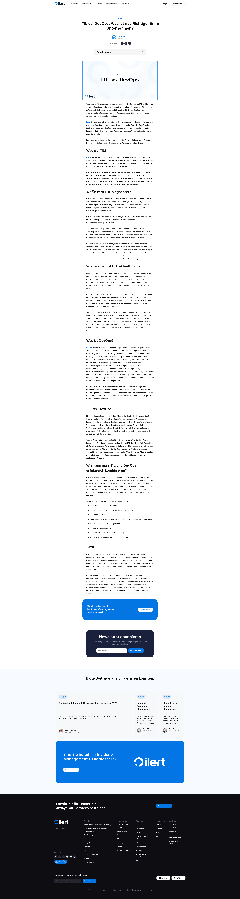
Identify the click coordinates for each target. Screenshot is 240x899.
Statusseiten (88, 839)
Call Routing (88, 835)
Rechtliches (150, 890)
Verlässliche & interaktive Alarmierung (97, 825)
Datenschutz (117, 890)
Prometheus (121, 835)
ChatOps (87, 847)
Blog (137, 825)
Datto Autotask (122, 831)
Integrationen (89, 843)
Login (165, 4)
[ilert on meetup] (74, 856)
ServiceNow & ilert (175, 837)
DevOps (89, 348)
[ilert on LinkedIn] (63, 856)
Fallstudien (140, 829)
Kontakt (158, 836)
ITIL (87, 157)
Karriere (158, 825)
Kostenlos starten (164, 806)
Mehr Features (89, 862)
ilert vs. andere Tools (174, 842)
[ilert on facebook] (67, 856)
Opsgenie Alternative (173, 832)
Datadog (120, 843)
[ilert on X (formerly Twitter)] (55, 856)
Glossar (138, 833)
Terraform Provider (91, 854)
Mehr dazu (178, 806)
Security (139, 851)
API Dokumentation (143, 843)
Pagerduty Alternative (173, 826)
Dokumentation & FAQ (142, 837)
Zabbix (119, 847)
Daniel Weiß (122, 36)
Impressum (103, 890)
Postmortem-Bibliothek (141, 855)
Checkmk (120, 839)
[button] (74, 4)
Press (157, 833)
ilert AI (86, 851)
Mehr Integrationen (124, 851)
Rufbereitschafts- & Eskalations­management (95, 830)
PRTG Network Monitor (122, 826)
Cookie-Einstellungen (134, 890)
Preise (100, 4)
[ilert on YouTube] (70, 856)
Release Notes (141, 847)
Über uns (158, 829)
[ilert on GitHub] (59, 856)
